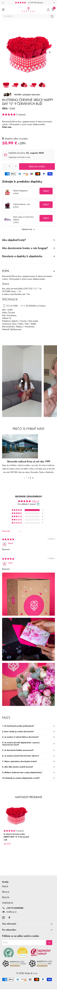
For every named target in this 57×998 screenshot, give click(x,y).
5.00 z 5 (35, 501)
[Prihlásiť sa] (48, 9)
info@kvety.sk (11, 912)
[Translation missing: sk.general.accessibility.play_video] (22, 381)
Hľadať (52, 16)
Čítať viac (7, 127)
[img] (8, 539)
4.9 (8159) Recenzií (35, 2)
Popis (5, 271)
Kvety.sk (5, 886)
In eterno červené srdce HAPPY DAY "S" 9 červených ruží (16, 837)
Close (27, 924)
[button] (9, 114)
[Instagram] (3, 917)
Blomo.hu (5, 897)
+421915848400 (14, 908)
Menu (3, 9)
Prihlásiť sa (49, 942)
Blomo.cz (5, 892)
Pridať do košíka (37, 167)
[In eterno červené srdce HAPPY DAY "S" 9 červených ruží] (16, 815)
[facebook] (9, 917)
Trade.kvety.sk (7, 902)
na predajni (23, 139)
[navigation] (3, 2)
